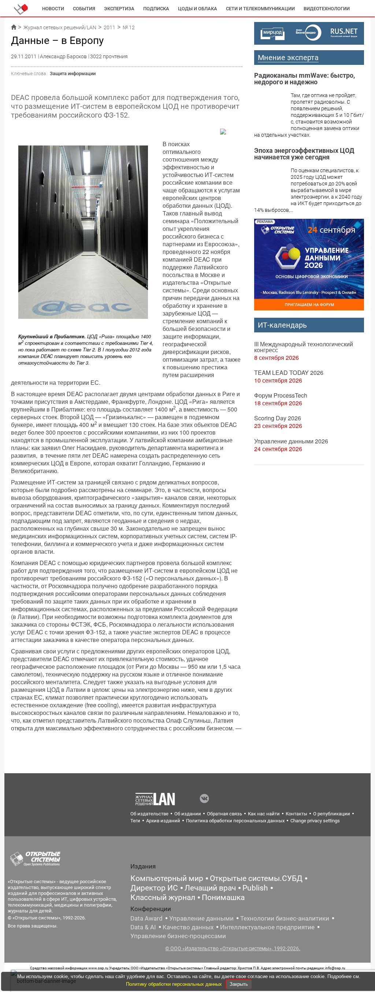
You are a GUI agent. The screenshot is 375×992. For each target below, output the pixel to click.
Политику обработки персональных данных (174, 984)
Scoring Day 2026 (277, 418)
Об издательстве (149, 813)
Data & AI (143, 927)
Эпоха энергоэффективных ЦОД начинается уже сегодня (304, 154)
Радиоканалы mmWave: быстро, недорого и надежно (304, 78)
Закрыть (239, 984)
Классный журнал (162, 897)
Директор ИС (154, 888)
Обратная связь (224, 813)
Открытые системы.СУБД (256, 878)
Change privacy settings (315, 820)
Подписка (156, 8)
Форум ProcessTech (280, 395)
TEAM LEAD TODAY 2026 (288, 372)
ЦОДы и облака (197, 8)
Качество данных (188, 927)
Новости (53, 8)
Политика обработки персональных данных (235, 820)
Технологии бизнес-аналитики (284, 918)
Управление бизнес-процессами (178, 936)
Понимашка (223, 897)
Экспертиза (119, 8)
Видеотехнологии (327, 8)
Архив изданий (163, 820)
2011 (109, 27)
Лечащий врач (210, 888)
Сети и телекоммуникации (260, 8)
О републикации (331, 813)
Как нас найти (264, 813)
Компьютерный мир (166, 878)
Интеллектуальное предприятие (267, 927)
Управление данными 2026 (291, 441)
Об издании (187, 813)
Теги (135, 820)
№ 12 (129, 27)
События (84, 8)
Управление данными (201, 918)
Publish (255, 888)
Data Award (146, 918)
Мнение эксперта (288, 57)
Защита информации (73, 73)
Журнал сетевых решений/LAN (59, 27)
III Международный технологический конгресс (303, 347)
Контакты (296, 813)
